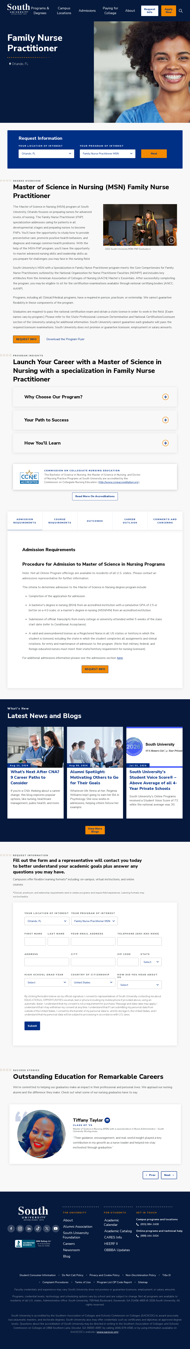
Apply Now (168, 10)
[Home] (18, 9)
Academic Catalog (118, 1231)
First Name (33, 934)
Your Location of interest (41, 146)
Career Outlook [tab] (130, 521)
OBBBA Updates (117, 1250)
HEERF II (111, 1243)
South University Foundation (76, 1235)
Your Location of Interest (46, 913)
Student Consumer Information (37, 1275)
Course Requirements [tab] (59, 521)
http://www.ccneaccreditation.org (118, 482)
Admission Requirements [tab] (24, 521)
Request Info (149, 10)
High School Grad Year (43, 975)
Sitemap (143, 1282)
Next (154, 153)
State (145, 954)
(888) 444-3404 (149, 1235)
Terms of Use (83, 1282)
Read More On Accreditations (95, 496)
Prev (151, 1175)
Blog (66, 1256)
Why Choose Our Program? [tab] (20, 393)
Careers (69, 1243)
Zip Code (124, 954)
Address (31, 954)
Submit (32, 1026)
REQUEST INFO (26, 339)
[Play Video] (140, 225)
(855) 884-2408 (149, 1224)
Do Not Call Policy (72, 1275)
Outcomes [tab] (95, 521)
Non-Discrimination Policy (141, 1275)
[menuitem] (40, 10)
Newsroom (71, 1250)
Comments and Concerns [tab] (165, 521)
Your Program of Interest (102, 146)
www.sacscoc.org (107, 1332)
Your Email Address (87, 934)
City (74, 954)
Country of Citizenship (90, 975)
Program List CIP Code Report (114, 1282)
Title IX (166, 1275)
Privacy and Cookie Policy (104, 1275)
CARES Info (113, 1237)
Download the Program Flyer (65, 339)
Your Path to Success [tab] (20, 416)
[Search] (181, 11)
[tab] (95, 397)
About (68, 1220)
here (120, 658)
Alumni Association (77, 1226)
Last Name (56, 934)
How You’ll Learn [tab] (20, 439)
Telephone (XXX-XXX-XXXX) (138, 934)
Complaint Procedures (55, 1282)
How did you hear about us (137, 976)
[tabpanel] (95, 609)
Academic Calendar (111, 1222)
